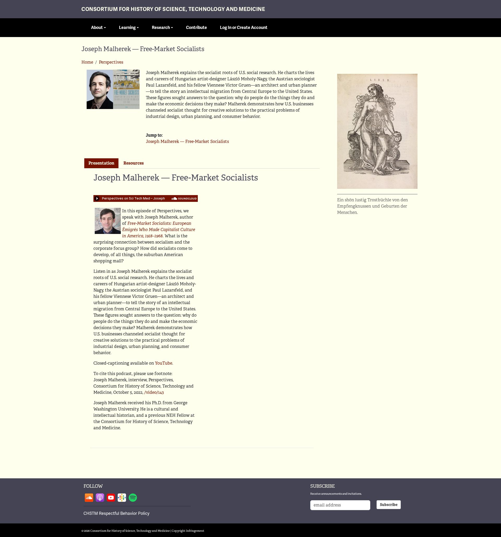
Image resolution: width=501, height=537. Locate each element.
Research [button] (161, 27)
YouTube (163, 363)
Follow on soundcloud (89, 497)
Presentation (101, 163)
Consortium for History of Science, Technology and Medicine (173, 9)
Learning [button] (127, 27)
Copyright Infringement (188, 531)
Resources (133, 163)
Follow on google (122, 497)
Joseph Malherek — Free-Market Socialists (187, 141)
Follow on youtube (111, 497)
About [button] (97, 27)
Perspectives (111, 62)
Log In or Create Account (243, 27)
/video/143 (154, 392)
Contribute (196, 27)
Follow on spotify (133, 497)
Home (87, 62)
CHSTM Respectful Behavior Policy (117, 513)
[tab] (101, 163)
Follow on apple (100, 497)
